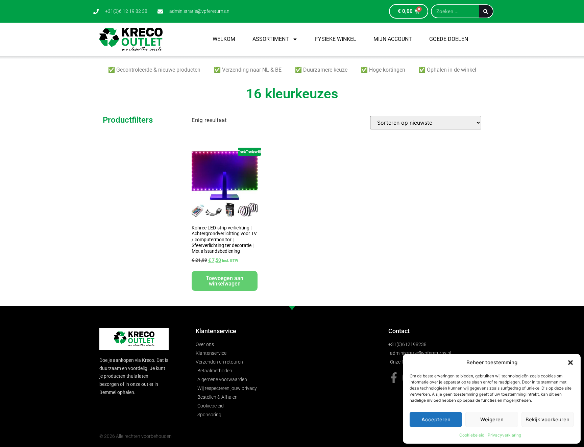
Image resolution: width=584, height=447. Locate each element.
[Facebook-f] (393, 377)
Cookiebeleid (471, 435)
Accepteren (436, 419)
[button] (570, 362)
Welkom (224, 39)
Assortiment (270, 39)
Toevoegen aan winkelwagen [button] (224, 281)
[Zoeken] (486, 11)
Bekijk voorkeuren (547, 419)
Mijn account (392, 39)
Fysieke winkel (335, 39)
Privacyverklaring (504, 435)
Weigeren (492, 419)
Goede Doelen (448, 39)
